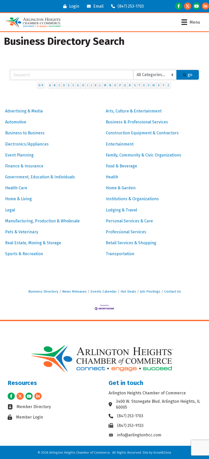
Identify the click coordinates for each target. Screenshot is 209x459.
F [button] (73, 85)
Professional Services (126, 232)
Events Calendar (103, 291)
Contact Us (172, 291)
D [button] (64, 85)
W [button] (153, 85)
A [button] (50, 85)
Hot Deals (128, 291)
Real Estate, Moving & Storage (33, 242)
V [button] (148, 85)
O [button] (115, 85)
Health (112, 177)
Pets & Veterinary (21, 232)
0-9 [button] (40, 85)
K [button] (95, 85)
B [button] (54, 85)
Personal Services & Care (129, 221)
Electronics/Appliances (27, 144)
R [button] (130, 85)
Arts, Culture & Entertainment (134, 111)
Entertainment (120, 144)
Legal (10, 210)
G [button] (78, 85)
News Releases (74, 291)
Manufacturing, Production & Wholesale (42, 221)
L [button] (100, 85)
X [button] (159, 85)
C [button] (59, 85)
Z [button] (168, 85)
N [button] (110, 85)
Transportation (120, 253)
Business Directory (43, 291)
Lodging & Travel (121, 210)
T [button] (139, 85)
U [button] (144, 85)
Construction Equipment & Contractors (142, 133)
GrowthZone (162, 452)
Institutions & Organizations (132, 198)
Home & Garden (121, 187)
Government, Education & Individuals (40, 177)
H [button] (83, 85)
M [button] (105, 85)
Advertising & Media (24, 111)
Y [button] (163, 85)
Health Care (16, 187)
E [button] (69, 85)
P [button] (120, 85)
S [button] (135, 85)
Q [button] (125, 85)
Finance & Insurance (24, 166)
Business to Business (25, 133)
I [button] (87, 85)
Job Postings (150, 291)
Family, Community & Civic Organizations (143, 155)
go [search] (190, 74)
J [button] (91, 85)
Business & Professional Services (137, 122)
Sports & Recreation (24, 253)
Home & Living (18, 198)
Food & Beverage (121, 166)
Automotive (15, 122)
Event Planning (19, 155)
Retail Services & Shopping (131, 242)
